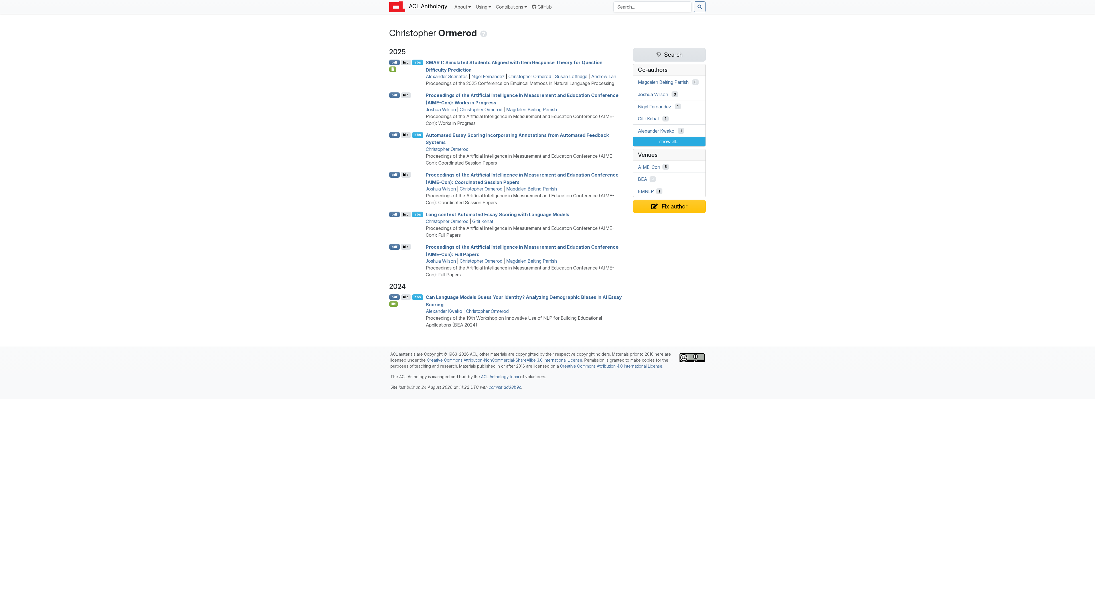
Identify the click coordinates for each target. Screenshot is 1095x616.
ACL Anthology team (500, 376)
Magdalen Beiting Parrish (531, 109)
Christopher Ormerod (529, 76)
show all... (669, 141)
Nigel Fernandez (488, 76)
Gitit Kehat (482, 221)
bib (406, 62)
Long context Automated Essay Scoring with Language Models (497, 214)
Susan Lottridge (571, 76)
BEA (642, 179)
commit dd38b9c (505, 387)
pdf (395, 62)
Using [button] (481, 7)
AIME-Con (649, 167)
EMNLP (646, 191)
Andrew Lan (603, 76)
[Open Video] (393, 304)
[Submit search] (700, 6)
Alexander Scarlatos (447, 76)
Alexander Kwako (444, 311)
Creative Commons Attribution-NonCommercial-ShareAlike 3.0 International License (504, 360)
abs (417, 62)
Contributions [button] (509, 7)
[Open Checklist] (392, 69)
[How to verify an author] (483, 32)
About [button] (460, 7)
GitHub (545, 7)
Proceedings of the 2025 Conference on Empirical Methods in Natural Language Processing (520, 83)
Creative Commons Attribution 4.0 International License (611, 366)
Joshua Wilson (441, 109)
